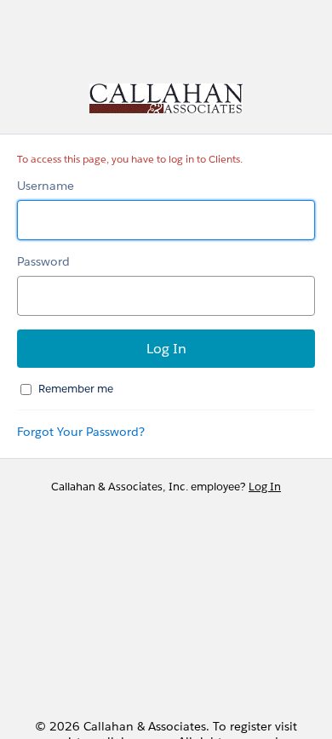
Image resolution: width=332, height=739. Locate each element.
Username (45, 185)
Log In (265, 486)
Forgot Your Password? (81, 431)
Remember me (75, 388)
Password (43, 261)
